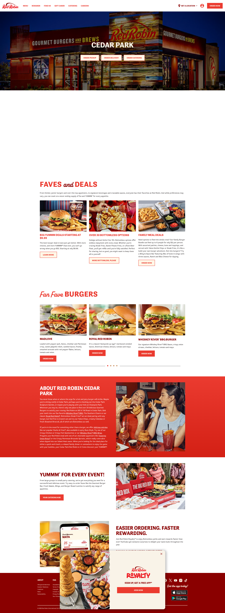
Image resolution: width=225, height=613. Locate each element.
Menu (25, 6)
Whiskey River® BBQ (74, 413)
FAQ (54, 580)
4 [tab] (116, 365)
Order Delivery (111, 58)
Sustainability (41, 594)
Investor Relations (43, 587)
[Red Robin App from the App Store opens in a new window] (179, 592)
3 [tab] (113, 365)
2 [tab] (110, 365)
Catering (72, 6)
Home (10, 6)
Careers (85, 6)
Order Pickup (89, 58)
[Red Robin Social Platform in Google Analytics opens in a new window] (186, 580)
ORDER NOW (146, 263)
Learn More (48, 255)
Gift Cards (59, 6)
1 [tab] (107, 365)
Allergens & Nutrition (44, 584)
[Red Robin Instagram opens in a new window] (180, 580)
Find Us (47, 6)
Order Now (215, 6)
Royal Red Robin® (53, 416)
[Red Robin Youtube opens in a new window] (175, 580)
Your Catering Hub (52, 497)
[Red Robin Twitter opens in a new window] (170, 580)
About (40, 580)
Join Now (138, 590)
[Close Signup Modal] (161, 554)
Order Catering (134, 58)
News (39, 591)
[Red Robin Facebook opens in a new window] (165, 580)
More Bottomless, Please (104, 260)
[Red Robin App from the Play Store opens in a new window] (179, 598)
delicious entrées (101, 427)
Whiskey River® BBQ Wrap (91, 433)
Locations (40, 589)
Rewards (36, 6)
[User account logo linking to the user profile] (202, 6)
